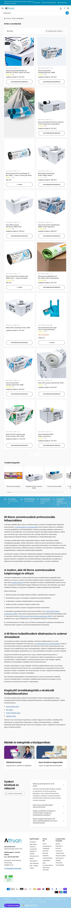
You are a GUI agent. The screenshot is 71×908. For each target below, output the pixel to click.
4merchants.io (13, 901)
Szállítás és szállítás (33, 852)
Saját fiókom (33, 844)
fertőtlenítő (59, 850)
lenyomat (45, 853)
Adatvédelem (33, 861)
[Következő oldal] (43, 454)
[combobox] (35, 13)
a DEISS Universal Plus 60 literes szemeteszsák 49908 (35, 616)
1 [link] (27, 454)
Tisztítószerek (60, 853)
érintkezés (33, 842)
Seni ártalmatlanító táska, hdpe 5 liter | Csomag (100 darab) (47, 328)
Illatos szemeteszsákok (13, 486)
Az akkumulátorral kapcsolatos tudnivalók (48, 868)
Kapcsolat (37, 2)
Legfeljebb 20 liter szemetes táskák (34, 487)
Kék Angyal (9, 709)
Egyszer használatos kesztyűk (59, 846)
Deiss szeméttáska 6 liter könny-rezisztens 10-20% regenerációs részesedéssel (51, 123)
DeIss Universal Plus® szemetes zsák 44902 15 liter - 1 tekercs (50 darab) (17, 277)
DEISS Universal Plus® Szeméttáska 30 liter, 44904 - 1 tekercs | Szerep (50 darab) (19, 174)
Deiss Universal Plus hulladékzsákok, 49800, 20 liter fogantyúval (49, 226)
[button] (3, 8)
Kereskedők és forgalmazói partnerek (47, 848)
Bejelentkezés (63, 2)
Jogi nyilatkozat (34, 863)
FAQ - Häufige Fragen (34, 867)
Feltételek (45, 855)
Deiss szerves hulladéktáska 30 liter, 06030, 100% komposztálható (48, 277)
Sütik (44, 863)
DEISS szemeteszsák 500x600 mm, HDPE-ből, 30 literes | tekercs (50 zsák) (18, 71)
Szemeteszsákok (60, 855)
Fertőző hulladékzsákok (13, 713)
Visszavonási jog (47, 858)
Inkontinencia (59, 858)
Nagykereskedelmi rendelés (19, 81)
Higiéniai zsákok (11, 716)
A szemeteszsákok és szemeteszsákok (26, 527)
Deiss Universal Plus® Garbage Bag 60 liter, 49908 (46, 71)
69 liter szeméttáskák (17, 18)
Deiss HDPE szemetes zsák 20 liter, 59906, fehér (13, 226)
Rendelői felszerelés (59, 861)
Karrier (45, 844)
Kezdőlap (8, 18)
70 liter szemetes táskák (54, 486)
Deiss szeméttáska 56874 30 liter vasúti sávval (45, 435)
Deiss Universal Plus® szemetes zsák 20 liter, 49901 (14, 384)
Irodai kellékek (60, 865)
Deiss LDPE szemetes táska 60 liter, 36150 (51, 383)
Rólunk (32, 858)
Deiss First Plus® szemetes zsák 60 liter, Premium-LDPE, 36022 (15, 435)
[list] (35, 502)
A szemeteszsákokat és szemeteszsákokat (47, 643)
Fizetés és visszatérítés (33, 848)
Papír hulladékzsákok (12, 706)
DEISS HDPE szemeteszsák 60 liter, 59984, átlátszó (46, 174)
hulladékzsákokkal (17, 582)
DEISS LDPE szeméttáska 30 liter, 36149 (18, 327)
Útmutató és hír (34, 856)
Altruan (9, 899)
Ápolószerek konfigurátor (49, 2)
